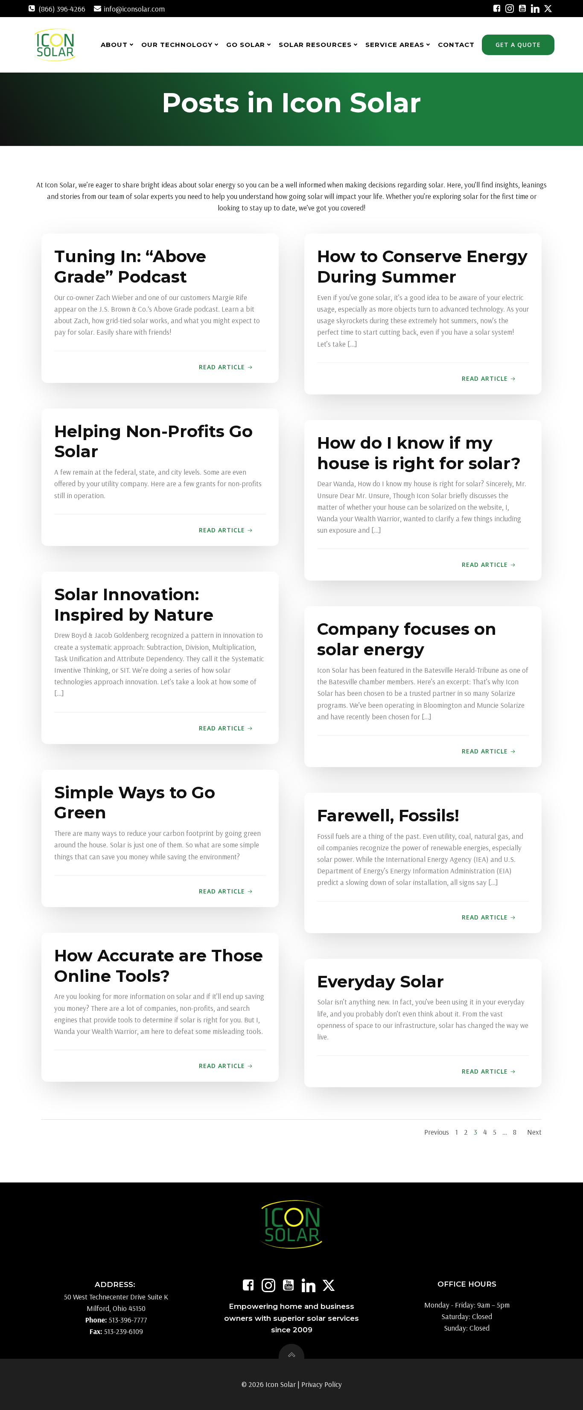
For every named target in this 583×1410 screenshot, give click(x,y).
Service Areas (394, 45)
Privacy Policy (321, 1384)
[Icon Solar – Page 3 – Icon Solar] (497, 8)
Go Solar (245, 45)
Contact (456, 45)
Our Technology (177, 45)
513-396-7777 (128, 1319)
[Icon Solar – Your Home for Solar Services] (55, 45)
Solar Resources (315, 45)
